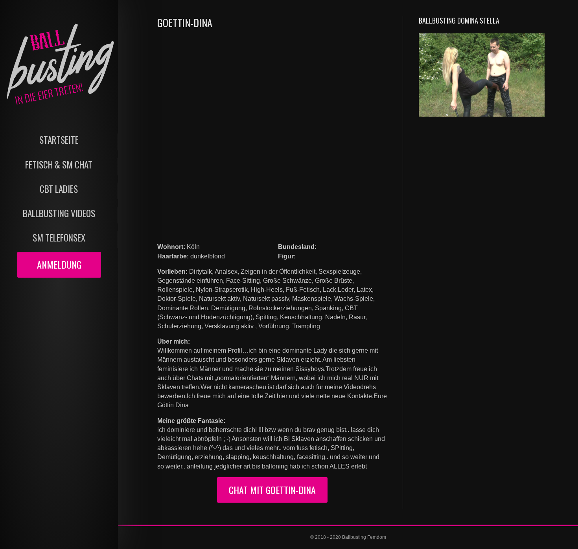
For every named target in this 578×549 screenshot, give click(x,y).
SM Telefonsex (59, 237)
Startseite (59, 140)
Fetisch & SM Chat (58, 164)
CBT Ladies (59, 189)
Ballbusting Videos (59, 213)
